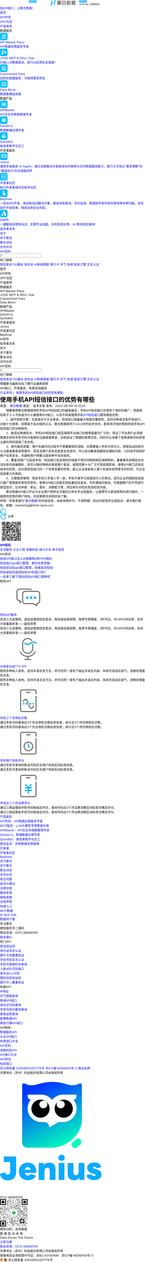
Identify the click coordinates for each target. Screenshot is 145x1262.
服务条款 (6, 893)
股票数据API (8, 1018)
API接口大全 (8, 1055)
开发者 (4, 848)
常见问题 (6, 879)
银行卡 (54, 264)
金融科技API (8, 1050)
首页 (3, 13)
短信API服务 (8, 615)
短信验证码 (7, 946)
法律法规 (6, 888)
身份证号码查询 (10, 1005)
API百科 (5, 251)
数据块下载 (7, 919)
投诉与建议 (7, 884)
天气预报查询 (9, 996)
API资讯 (5, 1059)
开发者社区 (7, 853)
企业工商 (19, 549)
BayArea (6, 857)
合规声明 (6, 902)
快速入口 (6, 906)
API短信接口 (91, 415)
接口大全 (45, 549)
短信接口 (6, 1064)
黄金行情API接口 (11, 1023)
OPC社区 (6, 22)
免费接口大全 (9, 1041)
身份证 (28, 264)
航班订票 (80, 264)
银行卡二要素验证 (12, 982)
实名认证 (93, 264)
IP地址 (4, 991)
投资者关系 (7, 229)
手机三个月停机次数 (13, 718)
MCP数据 (6, 911)
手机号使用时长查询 (13, 964)
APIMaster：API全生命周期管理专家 (24, 830)
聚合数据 (16, 406)
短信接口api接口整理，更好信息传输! (25, 563)
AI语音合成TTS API (13, 666)
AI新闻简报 (41, 264)
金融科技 (32, 549)
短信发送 (6, 264)
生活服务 (6, 549)
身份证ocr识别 (10, 973)
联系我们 (6, 937)
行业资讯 (6, 393)
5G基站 (18, 264)
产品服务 (6, 816)
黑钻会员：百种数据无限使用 (19, 844)
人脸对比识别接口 (12, 969)
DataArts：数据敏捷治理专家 (20, 835)
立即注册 (6, 1242)
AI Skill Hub (8, 915)
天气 (63, 264)
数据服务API (8, 1032)
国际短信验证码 (10, 978)
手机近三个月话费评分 (15, 803)
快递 (70, 264)
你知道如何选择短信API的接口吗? (23, 572)
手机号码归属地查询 (13, 1009)
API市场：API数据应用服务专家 (21, 821)
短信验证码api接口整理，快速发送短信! (26, 568)
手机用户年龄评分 (12, 760)
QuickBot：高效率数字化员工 (20, 839)
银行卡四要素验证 (12, 955)
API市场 (5, 17)
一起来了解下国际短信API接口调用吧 (25, 577)
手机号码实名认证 (12, 960)
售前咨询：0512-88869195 (19, 1246)
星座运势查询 (9, 1014)
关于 (3, 233)
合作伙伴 (6, 247)
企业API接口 (8, 1036)
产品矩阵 (6, 26)
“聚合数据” (31, 501)
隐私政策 (6, 897)
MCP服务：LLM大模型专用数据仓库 (24, 826)
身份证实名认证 (10, 951)
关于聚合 (6, 238)
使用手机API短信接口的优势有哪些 (39, 393)
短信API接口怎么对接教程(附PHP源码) (26, 558)
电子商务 (58, 549)
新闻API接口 (8, 1000)
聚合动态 (6, 242)
